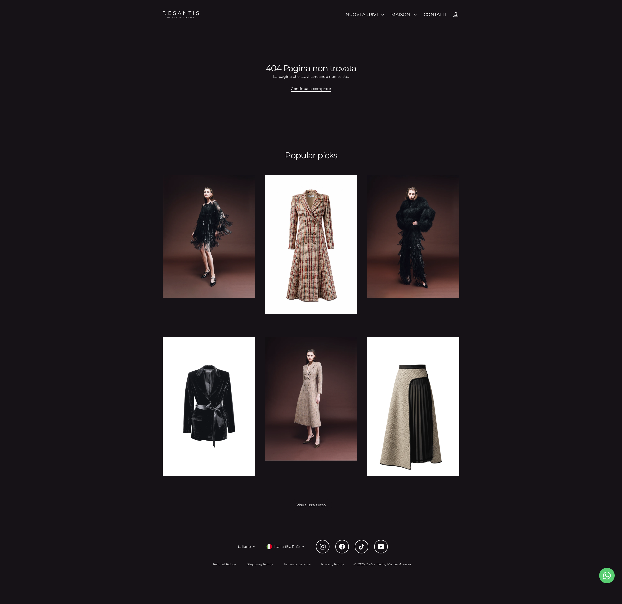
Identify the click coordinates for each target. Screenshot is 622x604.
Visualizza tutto (311, 505)
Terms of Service (297, 564)
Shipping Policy (260, 564)
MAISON (401, 14)
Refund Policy (224, 564)
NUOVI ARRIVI (362, 14)
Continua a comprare (311, 88)
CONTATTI (435, 14)
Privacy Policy (332, 564)
